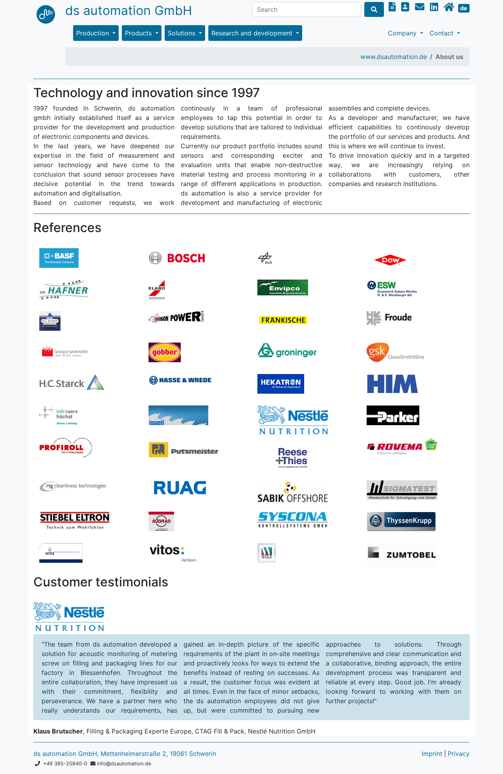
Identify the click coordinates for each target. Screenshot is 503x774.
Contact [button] (442, 33)
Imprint (432, 753)
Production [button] (93, 33)
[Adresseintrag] (406, 7)
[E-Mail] (420, 7)
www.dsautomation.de (393, 57)
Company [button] (403, 33)
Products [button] (139, 33)
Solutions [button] (182, 33)
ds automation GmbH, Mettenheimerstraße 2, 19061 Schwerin (124, 753)
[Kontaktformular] (393, 7)
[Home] (450, 7)
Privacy (459, 753)
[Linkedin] (435, 7)
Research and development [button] (252, 33)
